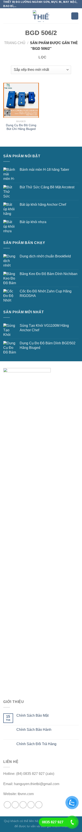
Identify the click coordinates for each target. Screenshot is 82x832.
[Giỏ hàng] (74, 16)
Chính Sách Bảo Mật (32, 715)
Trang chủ (14, 43)
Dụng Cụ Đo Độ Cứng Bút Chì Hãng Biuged (21, 127)
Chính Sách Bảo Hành (33, 729)
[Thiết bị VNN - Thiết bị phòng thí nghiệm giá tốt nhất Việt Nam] (41, 15)
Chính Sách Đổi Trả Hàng (36, 744)
